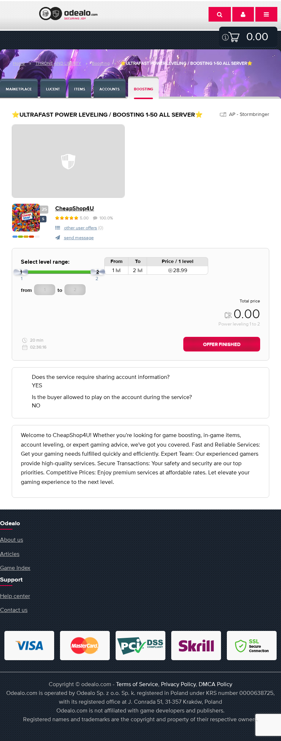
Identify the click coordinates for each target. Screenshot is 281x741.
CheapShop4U (74, 208)
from (26, 290)
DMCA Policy (215, 684)
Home (19, 63)
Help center (15, 596)
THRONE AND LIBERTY (58, 63)
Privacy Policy (178, 684)
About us (11, 539)
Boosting (101, 63)
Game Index (15, 567)
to (59, 290)
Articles (9, 553)
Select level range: (45, 262)
